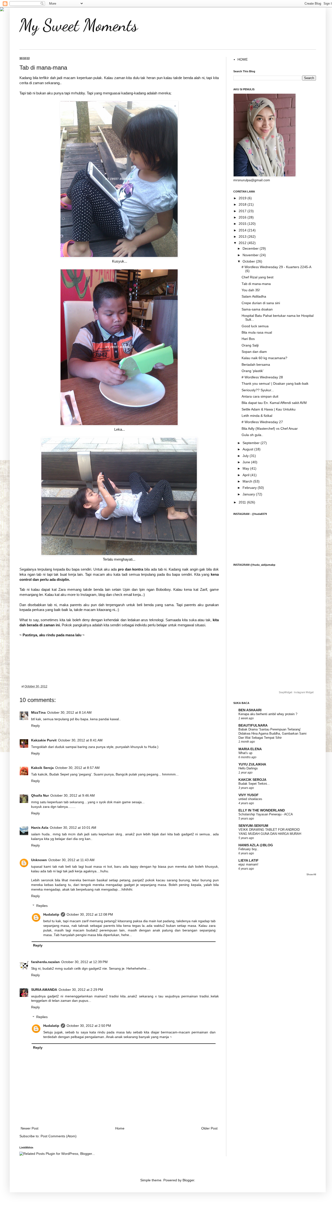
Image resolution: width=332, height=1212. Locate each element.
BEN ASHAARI (250, 710)
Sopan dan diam (254, 352)
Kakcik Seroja (42, 768)
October (249, 261)
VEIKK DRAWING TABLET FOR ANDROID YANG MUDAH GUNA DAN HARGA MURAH (269, 832)
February (250, 488)
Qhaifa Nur (40, 795)
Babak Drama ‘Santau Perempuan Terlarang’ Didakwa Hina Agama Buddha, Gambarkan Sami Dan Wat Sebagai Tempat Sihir (272, 733)
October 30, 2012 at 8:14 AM (69, 712)
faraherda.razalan (45, 962)
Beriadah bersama (256, 364)
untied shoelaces (250, 799)
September (252, 443)
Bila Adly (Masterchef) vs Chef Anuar (270, 428)
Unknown (39, 860)
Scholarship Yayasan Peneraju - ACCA (265, 814)
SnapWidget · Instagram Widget (296, 692)
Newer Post (29, 1128)
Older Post (209, 1128)
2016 (243, 217)
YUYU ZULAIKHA (252, 764)
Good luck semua (255, 326)
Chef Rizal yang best (257, 277)
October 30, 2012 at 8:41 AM (80, 740)
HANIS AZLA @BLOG (255, 845)
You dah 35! (251, 290)
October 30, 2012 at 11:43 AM (71, 860)
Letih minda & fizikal (257, 416)
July (246, 456)
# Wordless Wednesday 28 (262, 377)
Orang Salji (250, 345)
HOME (242, 59)
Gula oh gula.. (252, 435)
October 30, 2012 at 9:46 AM (72, 795)
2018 (243, 204)
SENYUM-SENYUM (253, 826)
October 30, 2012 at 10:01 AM (73, 827)
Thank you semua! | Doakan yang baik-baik (275, 383)
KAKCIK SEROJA (252, 780)
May (246, 468)
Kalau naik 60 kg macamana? (264, 358)
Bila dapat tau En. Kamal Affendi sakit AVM (274, 403)
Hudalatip (51, 914)
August (248, 449)
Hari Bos (248, 339)
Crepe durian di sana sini (261, 303)
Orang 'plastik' (252, 371)
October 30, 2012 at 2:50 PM (89, 1026)
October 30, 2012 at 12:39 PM (84, 962)
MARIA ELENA (250, 749)
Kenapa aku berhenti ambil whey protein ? (267, 714)
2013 (243, 236)
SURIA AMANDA (44, 990)
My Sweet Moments (78, 25)
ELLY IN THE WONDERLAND (261, 810)
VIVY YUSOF (248, 795)
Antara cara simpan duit (260, 396)
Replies (42, 906)
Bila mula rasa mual (257, 332)
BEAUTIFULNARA (253, 725)
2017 (243, 211)
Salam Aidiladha (254, 296)
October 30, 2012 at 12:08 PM (90, 914)
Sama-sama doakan (257, 309)
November (251, 255)
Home (119, 1128)
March (248, 481)
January (249, 494)
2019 (243, 198)
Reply (35, 726)
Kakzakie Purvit (44, 740)
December (251, 248)
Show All (311, 874)
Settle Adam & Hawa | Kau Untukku (269, 409)
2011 (243, 502)
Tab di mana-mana (256, 284)
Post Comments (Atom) (59, 1136)
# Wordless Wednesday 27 (262, 422)
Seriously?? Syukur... (258, 390)
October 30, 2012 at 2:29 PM (81, 990)
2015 (243, 224)
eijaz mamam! (248, 864)
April (246, 475)
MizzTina (38, 712)
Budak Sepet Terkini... (254, 783)
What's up (245, 753)
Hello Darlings (248, 768)
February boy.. (248, 849)
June (247, 462)
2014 (243, 230)
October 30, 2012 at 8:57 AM (77, 768)
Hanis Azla (39, 827)
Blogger (188, 1180)
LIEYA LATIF (248, 860)
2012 (243, 243)
